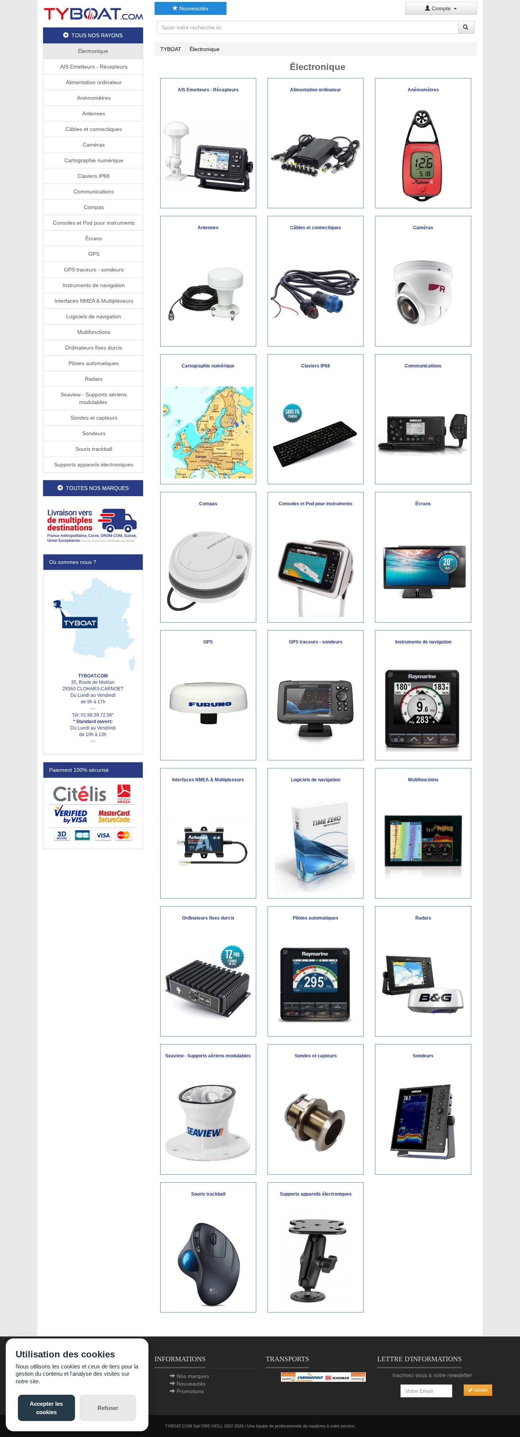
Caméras (93, 145)
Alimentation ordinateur (93, 82)
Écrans (93, 238)
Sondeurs (93, 433)
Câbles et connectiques (93, 129)
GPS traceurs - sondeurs (93, 270)
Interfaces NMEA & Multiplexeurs (93, 301)
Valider (480, 1390)
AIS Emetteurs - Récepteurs (93, 67)
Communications (93, 191)
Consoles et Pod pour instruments (93, 223)
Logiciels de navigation (93, 316)
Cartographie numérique (93, 160)
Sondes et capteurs (93, 418)
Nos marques (193, 1376)
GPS (93, 254)
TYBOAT (170, 49)
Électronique (93, 51)
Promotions (190, 1391)
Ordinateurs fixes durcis (93, 348)
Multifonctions (93, 332)
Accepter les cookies (46, 1407)
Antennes (93, 113)
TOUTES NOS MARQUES (96, 488)
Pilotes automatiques (93, 363)
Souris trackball (93, 449)
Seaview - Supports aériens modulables (93, 398)
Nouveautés (193, 8)
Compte (442, 8)
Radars (92, 379)
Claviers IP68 (93, 176)
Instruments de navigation (93, 285)
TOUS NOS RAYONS (96, 35)
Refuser (107, 1408)
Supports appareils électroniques (93, 464)
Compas (93, 207)
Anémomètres (93, 98)
